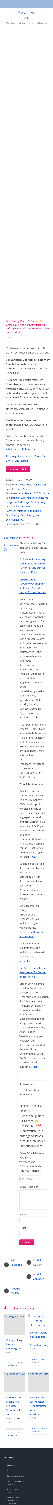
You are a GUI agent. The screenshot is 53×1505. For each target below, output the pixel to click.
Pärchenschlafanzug (17, 510)
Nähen (42, 484)
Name (23, 1214)
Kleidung (32, 484)
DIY (36, 493)
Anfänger (27, 493)
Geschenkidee (29, 497)
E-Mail (24, 1227)
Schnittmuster (14, 489)
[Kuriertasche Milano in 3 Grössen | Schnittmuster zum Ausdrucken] (14, 1382)
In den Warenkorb (18, 469)
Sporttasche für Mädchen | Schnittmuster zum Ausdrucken (38, 1406)
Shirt (26, 489)
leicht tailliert (13, 506)
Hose (22, 484)
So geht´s (24, 961)
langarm (43, 497)
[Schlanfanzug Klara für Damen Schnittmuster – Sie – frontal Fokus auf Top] (26, 175)
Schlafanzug (13, 515)
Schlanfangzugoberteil (18, 524)
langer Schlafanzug (34, 502)
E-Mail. (34, 1066)
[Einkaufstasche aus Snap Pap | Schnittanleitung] (38, 1320)
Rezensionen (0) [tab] (10, 547)
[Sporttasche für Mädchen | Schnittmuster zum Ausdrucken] (38, 1382)
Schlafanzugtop (14, 519)
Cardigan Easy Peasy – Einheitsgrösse (14, 1344)
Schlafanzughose (30, 515)
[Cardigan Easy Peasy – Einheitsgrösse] (14, 1324)
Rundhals (35, 510)
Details (20, 1363)
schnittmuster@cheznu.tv (20, 449)
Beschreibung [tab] (10, 537)
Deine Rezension (29, 1186)
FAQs (32, 856)
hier (34, 777)
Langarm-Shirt (14, 502)
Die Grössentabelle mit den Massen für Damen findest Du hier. (32, 972)
